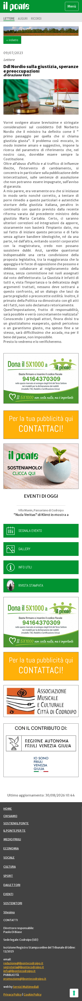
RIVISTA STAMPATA (30, 585)
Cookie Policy (32, 994)
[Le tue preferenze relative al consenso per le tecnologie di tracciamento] (74, 993)
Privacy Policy (12, 994)
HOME (7, 808)
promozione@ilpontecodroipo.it (24, 978)
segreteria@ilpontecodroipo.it (23, 967)
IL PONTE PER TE (14, 830)
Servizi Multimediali (26, 986)
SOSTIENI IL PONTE (16, 823)
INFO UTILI (25, 567)
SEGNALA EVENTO (30, 530)
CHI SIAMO (10, 816)
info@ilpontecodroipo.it (19, 971)
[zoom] (41, 97)
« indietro (12, 40)
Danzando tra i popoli (41, 515)
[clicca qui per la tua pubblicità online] (41, 425)
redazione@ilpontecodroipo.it (23, 963)
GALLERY (24, 548)
